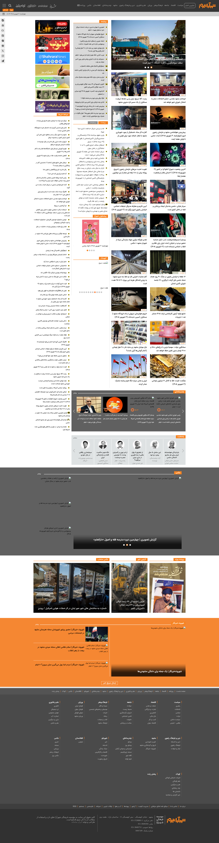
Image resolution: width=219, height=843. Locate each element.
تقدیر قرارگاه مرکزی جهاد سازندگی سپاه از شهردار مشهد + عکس (131, 241)
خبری (57, 742)
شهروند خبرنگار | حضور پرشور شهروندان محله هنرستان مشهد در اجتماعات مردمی (59, 631)
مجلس (178, 712)
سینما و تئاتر (103, 706)
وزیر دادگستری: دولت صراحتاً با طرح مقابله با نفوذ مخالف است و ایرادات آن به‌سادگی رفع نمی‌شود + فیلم (116, 419)
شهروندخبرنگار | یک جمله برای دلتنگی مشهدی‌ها (160, 671)
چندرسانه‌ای (106, 5)
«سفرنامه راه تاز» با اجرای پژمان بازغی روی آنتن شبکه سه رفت (89, 60)
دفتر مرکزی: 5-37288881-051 (142, 820)
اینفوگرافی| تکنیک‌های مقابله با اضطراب (92, 66)
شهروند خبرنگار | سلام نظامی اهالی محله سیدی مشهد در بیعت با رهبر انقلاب (61, 649)
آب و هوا (118, 806)
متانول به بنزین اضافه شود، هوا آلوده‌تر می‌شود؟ (52, 356)
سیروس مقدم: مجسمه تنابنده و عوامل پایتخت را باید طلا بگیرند (91, 200)
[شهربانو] (53, 7)
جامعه (166, 5)
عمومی (80, 742)
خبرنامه (98, 806)
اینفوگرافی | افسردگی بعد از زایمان (56, 250)
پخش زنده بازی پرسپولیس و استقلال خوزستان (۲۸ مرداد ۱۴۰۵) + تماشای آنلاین (90, 163)
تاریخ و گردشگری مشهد (148, 745)
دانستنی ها (176, 791)
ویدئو (130, 742)
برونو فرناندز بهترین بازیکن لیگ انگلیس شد (54, 272)
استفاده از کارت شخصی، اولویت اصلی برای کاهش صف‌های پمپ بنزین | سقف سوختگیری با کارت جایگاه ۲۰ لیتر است (52, 213)
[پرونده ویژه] (167, 588)
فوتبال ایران (79, 706)
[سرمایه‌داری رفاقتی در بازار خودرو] (103, 444)
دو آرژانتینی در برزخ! (60, 205)
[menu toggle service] (4, 5)
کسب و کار (152, 719)
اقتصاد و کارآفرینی (101, 752)
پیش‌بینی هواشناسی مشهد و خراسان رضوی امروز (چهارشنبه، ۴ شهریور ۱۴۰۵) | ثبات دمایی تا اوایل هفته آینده (168, 136)
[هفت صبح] (90, 273)
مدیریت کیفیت (143, 806)
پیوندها (126, 806)
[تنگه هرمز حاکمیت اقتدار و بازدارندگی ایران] (120, 444)
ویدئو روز (128, 745)
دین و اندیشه (175, 742)
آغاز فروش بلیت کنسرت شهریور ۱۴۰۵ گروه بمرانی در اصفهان (89, 92)
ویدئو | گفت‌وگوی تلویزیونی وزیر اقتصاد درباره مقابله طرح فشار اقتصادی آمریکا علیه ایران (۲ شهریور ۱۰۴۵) (168, 419)
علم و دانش (55, 723)
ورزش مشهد (78, 716)
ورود (11, 10)
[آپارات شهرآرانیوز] (3, 25)
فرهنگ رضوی (175, 745)
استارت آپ (55, 716)
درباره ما (182, 806)
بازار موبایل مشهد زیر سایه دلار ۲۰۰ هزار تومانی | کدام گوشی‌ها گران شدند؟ (129, 349)
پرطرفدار (93, 122)
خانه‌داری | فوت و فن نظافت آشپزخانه (91, 158)
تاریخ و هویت (102, 759)
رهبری (178, 706)
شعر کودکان (176, 781)
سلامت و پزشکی (126, 723)
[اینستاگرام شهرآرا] (3, 56)
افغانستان (97, 5)
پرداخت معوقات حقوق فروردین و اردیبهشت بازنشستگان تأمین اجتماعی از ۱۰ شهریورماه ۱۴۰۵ (89, 178)
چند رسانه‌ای (176, 788)
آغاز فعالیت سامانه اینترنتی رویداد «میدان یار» (52, 306)
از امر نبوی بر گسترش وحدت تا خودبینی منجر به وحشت (137, 455)
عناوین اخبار (189, 5)
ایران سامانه (76, 822)
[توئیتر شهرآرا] (3, 51)
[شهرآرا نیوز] (207, 5)
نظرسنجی (90, 806)
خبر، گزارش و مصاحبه (173, 795)
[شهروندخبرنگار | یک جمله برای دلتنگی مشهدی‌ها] (148, 652)
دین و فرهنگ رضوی (127, 5)
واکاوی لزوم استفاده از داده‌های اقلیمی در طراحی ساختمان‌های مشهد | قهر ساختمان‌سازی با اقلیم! (148, 61)
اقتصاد (173, 5)
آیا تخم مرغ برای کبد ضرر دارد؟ (57, 173)
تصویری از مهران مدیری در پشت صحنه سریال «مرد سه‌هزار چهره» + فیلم (90, 28)
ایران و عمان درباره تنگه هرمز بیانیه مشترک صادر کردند (131, 382)
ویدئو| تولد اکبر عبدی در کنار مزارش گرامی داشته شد (89, 71)
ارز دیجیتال (55, 709)
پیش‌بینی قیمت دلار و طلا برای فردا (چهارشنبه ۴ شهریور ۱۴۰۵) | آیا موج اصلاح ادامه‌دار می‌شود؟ (89, 107)
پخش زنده (55, 691)
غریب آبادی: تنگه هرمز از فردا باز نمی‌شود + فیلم (89, 55)
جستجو (81, 806)
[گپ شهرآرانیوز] (3, 40)
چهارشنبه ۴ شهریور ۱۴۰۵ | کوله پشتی (95, 246)
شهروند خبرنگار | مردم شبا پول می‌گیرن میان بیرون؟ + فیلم (59, 664)
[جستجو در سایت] (10, 5)
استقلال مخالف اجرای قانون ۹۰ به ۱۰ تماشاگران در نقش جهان (92, 147)
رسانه (105, 716)
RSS (74, 806)
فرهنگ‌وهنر (158, 5)
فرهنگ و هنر (54, 752)
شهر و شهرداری (150, 742)
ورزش (150, 5)
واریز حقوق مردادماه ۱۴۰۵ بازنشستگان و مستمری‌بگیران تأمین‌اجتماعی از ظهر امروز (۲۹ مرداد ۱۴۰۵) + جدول (90, 138)
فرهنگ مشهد (102, 723)
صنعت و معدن (151, 706)
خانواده (129, 719)
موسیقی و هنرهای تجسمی (98, 709)
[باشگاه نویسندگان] (52, 70)
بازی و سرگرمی (53, 719)
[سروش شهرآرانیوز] (3, 45)
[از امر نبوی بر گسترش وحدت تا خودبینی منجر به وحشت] (137, 444)
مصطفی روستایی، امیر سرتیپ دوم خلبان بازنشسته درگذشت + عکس (90, 186)
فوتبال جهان (79, 709)
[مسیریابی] (52, 82)
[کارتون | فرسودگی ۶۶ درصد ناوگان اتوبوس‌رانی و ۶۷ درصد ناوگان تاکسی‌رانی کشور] (129, 588)
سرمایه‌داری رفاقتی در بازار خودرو (102, 453)
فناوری (56, 706)
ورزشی (56, 748)
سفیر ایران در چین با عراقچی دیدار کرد (55, 261)
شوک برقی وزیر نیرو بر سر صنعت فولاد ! (92, 98)
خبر (106, 742)
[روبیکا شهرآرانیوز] (3, 30)
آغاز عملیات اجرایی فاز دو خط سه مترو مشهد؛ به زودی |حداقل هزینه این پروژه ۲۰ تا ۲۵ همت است (129, 280)
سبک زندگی (103, 748)
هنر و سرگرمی (175, 784)
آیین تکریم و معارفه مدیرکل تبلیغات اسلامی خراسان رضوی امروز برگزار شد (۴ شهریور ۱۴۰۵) (129, 208)
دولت (178, 716)
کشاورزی (153, 712)
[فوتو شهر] (43, 6)
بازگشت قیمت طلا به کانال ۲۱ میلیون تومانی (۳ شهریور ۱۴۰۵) (169, 382)
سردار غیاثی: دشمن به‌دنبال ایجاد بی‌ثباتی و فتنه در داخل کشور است (169, 208)
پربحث (103, 122)
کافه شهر (129, 755)
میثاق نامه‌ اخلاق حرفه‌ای (159, 806)
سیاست (180, 5)
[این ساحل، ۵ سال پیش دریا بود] (172, 444)
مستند (56, 745)
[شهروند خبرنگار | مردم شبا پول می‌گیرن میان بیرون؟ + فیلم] (96, 669)
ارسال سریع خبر (109, 683)
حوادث (129, 706)
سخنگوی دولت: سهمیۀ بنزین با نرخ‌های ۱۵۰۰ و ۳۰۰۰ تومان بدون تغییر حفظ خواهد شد (168, 349)
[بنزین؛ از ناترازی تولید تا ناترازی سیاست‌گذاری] (85, 444)
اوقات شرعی (108, 806)
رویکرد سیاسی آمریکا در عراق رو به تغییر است (53, 388)
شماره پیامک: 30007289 (144, 831)
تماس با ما (173, 806)
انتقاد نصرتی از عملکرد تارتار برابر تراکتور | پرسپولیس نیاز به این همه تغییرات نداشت (91, 42)
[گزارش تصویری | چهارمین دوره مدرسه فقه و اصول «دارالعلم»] (128, 513)
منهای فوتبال (79, 712)
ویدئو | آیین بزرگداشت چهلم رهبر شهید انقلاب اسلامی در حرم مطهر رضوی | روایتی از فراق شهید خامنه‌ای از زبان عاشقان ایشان (89, 420)
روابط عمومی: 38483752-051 (142, 827)
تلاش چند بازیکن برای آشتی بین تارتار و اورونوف (89, 102)
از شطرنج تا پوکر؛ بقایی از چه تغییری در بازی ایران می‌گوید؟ (154, 456)
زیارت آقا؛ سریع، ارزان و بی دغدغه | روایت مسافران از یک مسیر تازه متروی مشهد (131, 100)
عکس (89, 5)
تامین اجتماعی (127, 716)
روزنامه (82, 5)
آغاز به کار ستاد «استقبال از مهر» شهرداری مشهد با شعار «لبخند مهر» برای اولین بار (131, 134)
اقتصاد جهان (152, 723)
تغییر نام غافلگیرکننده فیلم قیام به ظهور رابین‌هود (52, 290)
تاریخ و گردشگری (126, 712)
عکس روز (55, 755)
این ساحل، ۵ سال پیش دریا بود (172, 453)
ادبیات (105, 712)
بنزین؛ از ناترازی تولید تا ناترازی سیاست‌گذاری (85, 455)
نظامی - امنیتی (175, 723)
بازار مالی (153, 716)
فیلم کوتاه (128, 759)
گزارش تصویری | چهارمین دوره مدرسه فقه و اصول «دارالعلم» (125, 540)
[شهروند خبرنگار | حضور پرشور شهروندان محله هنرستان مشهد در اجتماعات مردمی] (96, 634)
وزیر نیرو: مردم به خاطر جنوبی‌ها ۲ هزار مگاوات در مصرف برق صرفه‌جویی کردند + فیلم (89, 114)
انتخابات (177, 709)
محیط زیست (127, 709)
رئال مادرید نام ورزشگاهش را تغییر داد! (55, 169)
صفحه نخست (180, 691)
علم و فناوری (141, 5)
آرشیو (133, 806)
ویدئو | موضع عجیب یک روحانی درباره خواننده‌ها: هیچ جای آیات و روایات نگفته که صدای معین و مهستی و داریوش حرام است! (92, 208)
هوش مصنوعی (54, 712)
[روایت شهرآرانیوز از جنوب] (52, 43)
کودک (64, 691)
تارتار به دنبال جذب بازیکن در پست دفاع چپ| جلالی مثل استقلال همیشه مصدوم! (90, 170)
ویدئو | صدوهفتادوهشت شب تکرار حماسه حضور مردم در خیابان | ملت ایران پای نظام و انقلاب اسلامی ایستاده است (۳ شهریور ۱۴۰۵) (168, 243)
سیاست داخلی (175, 719)
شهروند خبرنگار (151, 748)
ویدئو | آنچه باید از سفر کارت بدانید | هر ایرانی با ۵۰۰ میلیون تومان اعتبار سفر (142, 417)
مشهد (115, 5)
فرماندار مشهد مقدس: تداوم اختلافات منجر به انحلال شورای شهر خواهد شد (168, 100)
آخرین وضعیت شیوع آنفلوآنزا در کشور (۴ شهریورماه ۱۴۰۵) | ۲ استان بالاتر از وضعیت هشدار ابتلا (169, 173)
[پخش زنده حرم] (52, 27)
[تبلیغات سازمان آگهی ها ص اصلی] (52, 106)
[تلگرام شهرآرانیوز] (3, 61)
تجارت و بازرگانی (150, 709)
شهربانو (86, 691)
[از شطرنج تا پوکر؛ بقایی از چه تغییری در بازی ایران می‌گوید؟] (154, 444)
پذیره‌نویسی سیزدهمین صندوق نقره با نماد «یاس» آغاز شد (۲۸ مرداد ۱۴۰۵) (90, 193)
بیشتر (75, 392)
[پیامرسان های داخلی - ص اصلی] (52, 58)
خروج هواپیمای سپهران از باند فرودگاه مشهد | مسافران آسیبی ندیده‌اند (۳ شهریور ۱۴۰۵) (129, 315)
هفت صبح (104, 288)
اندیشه (105, 745)
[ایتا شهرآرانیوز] (3, 35)
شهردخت (104, 755)
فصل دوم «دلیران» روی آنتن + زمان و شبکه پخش (51, 310)
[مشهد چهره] (31, 7)
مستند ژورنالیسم (126, 752)
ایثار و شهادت (175, 748)
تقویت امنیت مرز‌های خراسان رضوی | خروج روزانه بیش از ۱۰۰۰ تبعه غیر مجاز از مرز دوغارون (130, 171)
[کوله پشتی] (20, 6)
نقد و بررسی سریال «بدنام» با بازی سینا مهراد (91, 130)
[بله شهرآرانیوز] (3, 20)
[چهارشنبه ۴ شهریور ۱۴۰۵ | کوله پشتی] (90, 231)
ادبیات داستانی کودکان (172, 777)
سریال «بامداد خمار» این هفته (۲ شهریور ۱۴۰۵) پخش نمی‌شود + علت (90, 153)
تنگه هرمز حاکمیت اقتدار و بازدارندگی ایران (120, 455)
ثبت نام (5, 10)
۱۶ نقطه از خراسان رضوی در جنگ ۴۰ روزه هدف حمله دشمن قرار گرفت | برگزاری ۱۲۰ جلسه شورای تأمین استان (168, 280)
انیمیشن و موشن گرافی (123, 748)
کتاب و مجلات (102, 719)
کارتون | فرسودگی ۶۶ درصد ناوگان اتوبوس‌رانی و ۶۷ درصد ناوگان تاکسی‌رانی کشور (89, 85)
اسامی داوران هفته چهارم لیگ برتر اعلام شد (53, 294)
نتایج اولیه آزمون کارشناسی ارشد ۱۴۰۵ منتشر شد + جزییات (169, 315)
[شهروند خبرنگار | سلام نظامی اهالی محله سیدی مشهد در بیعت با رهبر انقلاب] (96, 651)
